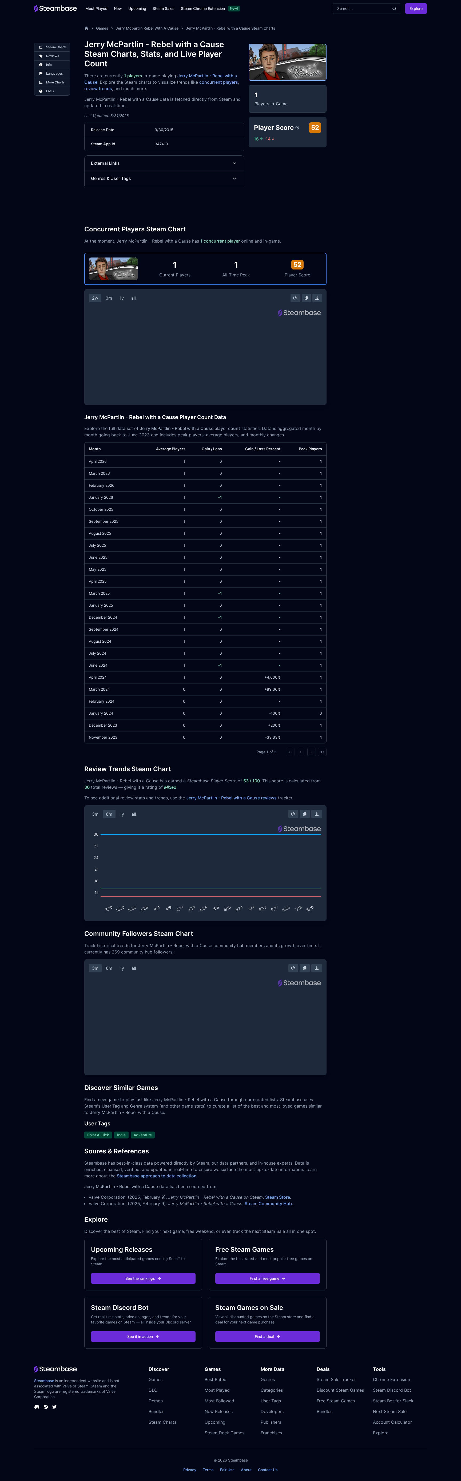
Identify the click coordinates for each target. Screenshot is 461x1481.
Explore (416, 8)
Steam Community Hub (268, 1203)
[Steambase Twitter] (54, 1407)
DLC (153, 1390)
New (118, 8)
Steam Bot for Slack (393, 1400)
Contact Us (268, 1469)
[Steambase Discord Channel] (36, 1407)
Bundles (156, 1411)
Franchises (271, 1432)
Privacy (189, 1469)
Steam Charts (162, 1422)
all (133, 298)
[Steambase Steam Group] (46, 1407)
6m (109, 814)
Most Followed (219, 1400)
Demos (156, 1400)
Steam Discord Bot (392, 1390)
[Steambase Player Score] (297, 127)
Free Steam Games (336, 1400)
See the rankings (140, 1278)
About (246, 1469)
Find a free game (264, 1278)
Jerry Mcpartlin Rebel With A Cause (147, 28)
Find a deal (264, 1336)
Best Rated (215, 1379)
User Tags (271, 1400)
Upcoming (137, 8)
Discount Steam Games (340, 1390)
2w (95, 298)
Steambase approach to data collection (157, 1175)
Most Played (96, 8)
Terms (208, 1469)
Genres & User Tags (111, 178)
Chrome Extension (391, 1379)
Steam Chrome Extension (203, 8)
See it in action (140, 1336)
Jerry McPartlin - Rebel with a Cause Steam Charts (230, 28)
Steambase (44, 1380)
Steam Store (277, 1197)
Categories (272, 1390)
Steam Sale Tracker (336, 1379)
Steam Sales (163, 8)
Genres (268, 1379)
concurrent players (218, 82)
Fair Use (227, 1469)
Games (102, 28)
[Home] (86, 28)
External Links (105, 163)
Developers (272, 1411)
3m (109, 298)
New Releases (219, 1411)
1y (122, 298)
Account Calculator (392, 1422)
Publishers (271, 1422)
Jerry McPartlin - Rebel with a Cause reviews (231, 797)
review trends (98, 88)
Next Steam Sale (390, 1411)
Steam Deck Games (224, 1432)
